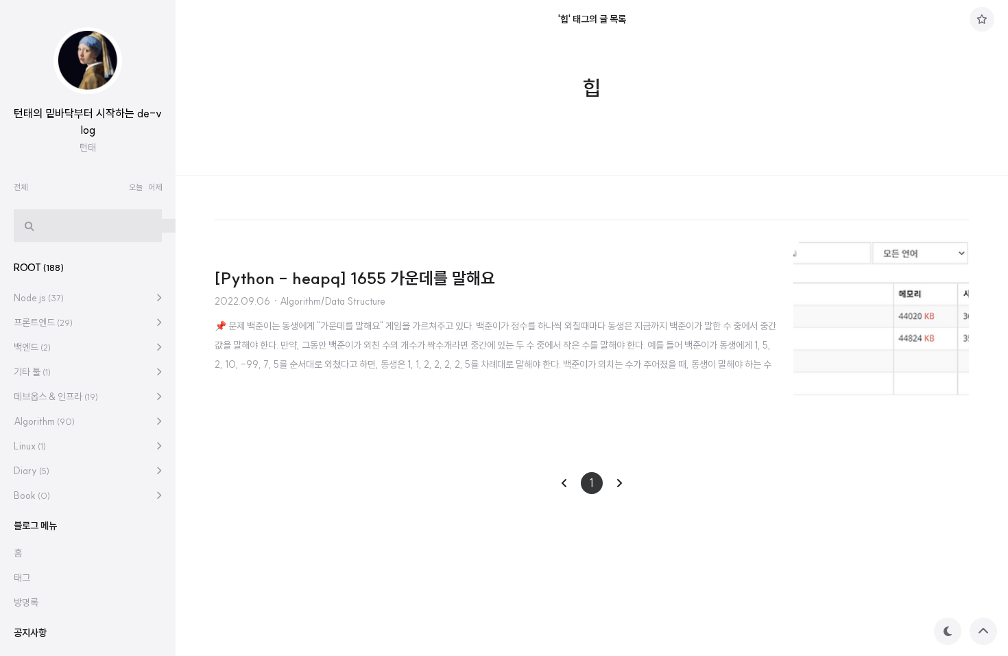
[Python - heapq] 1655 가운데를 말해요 (355, 278)
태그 (22, 578)
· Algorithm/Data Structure (329, 301)
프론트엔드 (43, 322)
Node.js (39, 298)
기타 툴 (32, 372)
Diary (31, 471)
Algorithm (44, 421)
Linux (30, 446)
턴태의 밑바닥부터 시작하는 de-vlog (88, 121)
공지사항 (30, 632)
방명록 (26, 602)
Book (32, 495)
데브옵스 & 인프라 (56, 396)
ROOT (39, 267)
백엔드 (32, 347)
